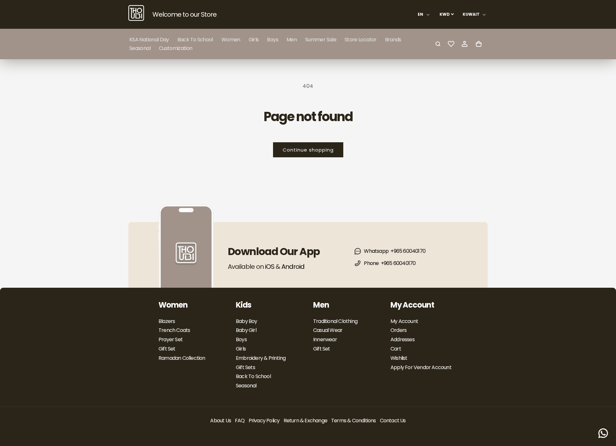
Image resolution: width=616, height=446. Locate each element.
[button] (230, 39)
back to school (253, 376)
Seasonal (246, 385)
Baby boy (246, 321)
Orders (398, 330)
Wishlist (398, 358)
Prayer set (170, 339)
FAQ (240, 420)
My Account (404, 321)
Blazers (166, 321)
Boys (241, 339)
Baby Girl (246, 330)
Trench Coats (174, 330)
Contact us (393, 420)
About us (220, 420)
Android (292, 266)
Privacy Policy (264, 420)
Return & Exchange (305, 420)
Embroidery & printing (261, 358)
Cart (395, 348)
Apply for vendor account (420, 367)
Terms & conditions (353, 420)
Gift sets (245, 367)
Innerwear (325, 339)
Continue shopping (308, 149)
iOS (269, 266)
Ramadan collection (181, 358)
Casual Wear (327, 330)
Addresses (402, 339)
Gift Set (166, 348)
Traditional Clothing (335, 321)
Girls (241, 348)
